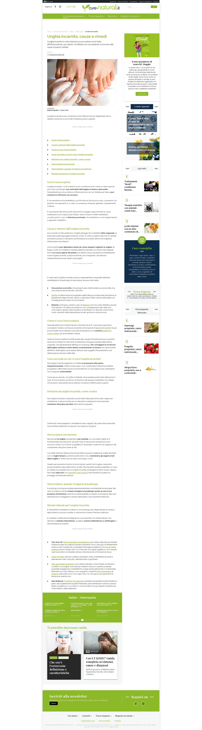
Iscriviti (69, 7)
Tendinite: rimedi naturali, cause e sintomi (55, 611)
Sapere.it (156, 1)
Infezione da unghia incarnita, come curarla (70, 159)
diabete (86, 305)
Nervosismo (75, 610)
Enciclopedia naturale (73, 16)
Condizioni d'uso (88, 721)
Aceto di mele (57, 557)
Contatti (86, 716)
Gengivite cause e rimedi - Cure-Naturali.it (55, 604)
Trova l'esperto (95, 16)
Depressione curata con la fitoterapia (107, 611)
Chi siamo (72, 716)
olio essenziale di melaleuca (77, 542)
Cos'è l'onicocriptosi (60, 140)
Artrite (54, 295)
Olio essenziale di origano (63, 564)
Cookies (117, 721)
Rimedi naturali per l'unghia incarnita (68, 174)
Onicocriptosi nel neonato (63, 164)
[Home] (101, 8)
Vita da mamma (123, 1)
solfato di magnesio (74, 581)
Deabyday (113, 1)
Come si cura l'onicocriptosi (63, 150)
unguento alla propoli (78, 473)
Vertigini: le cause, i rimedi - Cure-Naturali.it (107, 604)
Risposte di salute (129, 16)
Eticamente (133, 1)
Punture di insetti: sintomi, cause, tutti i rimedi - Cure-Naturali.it (82, 605)
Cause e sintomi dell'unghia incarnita (68, 145)
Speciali (111, 16)
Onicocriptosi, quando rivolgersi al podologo (71, 169)
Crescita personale (145, 1)
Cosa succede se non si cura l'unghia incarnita (72, 155)
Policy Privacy (104, 721)
